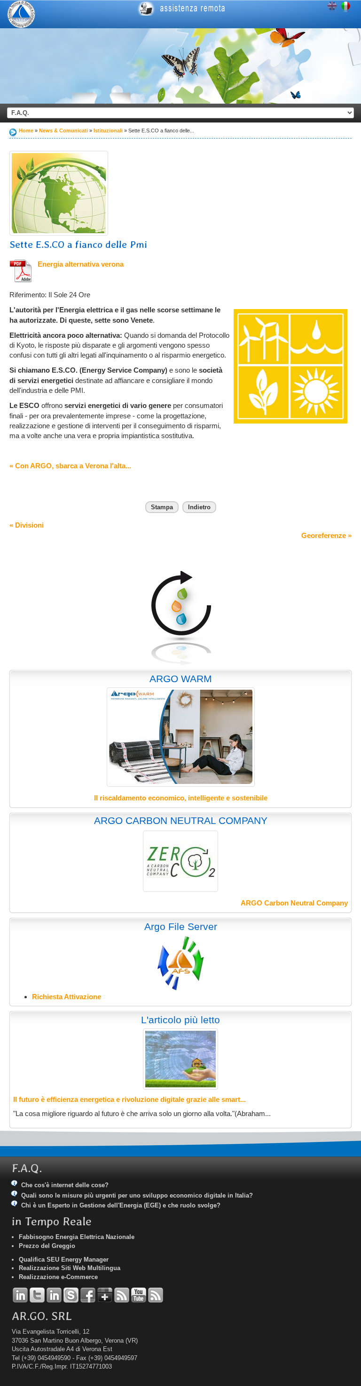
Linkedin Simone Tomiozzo (54, 1295)
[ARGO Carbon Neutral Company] (180, 861)
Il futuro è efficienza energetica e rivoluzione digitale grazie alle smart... (129, 1099)
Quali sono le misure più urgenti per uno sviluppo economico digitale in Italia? (137, 1195)
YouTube (138, 1295)
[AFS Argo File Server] (180, 963)
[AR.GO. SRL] (21, 14)
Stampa (162, 507)
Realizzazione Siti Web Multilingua (69, 1268)
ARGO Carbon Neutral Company (294, 903)
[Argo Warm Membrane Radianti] (181, 737)
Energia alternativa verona (81, 264)
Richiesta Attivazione (66, 997)
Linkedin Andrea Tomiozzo (20, 1295)
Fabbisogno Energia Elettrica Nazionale (76, 1236)
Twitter (37, 1295)
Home (26, 130)
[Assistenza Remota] (239, 8)
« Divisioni (26, 525)
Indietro (199, 507)
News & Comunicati (63, 130)
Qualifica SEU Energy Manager (64, 1259)
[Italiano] (346, 7)
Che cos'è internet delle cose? (65, 1185)
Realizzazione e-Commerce (58, 1276)
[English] (332, 7)
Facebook (87, 1295)
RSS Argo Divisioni (121, 1295)
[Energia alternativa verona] (21, 271)
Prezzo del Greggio (47, 1245)
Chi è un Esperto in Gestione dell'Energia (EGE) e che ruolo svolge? (120, 1205)
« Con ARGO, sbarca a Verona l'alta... (70, 466)
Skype (70, 1295)
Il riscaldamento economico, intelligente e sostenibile (180, 798)
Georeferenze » (326, 535)
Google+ (104, 1295)
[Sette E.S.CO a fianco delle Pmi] (58, 193)
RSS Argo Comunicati (155, 1295)
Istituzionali (109, 130)
